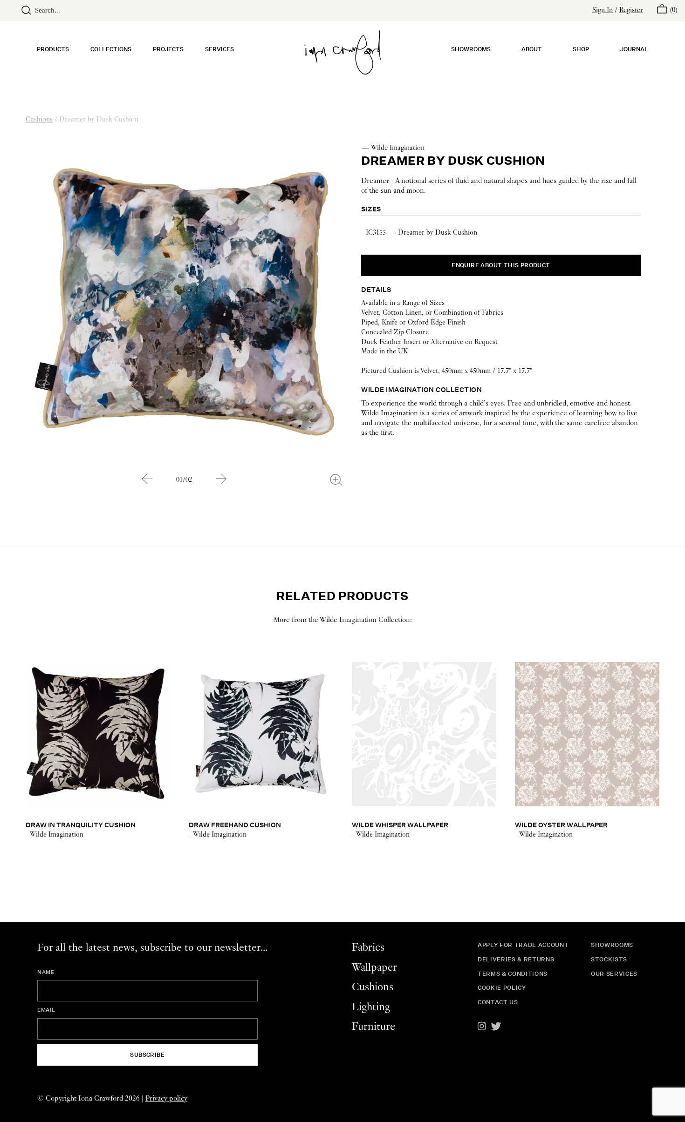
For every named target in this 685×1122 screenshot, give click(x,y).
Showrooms (471, 49)
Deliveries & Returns (516, 959)
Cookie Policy (502, 987)
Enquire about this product (501, 265)
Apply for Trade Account (523, 944)
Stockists (609, 959)
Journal (634, 49)
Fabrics (368, 947)
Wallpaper (374, 967)
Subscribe (147, 1054)
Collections (110, 49)
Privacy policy (166, 1098)
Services (219, 49)
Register (631, 10)
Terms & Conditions (513, 973)
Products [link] (53, 49)
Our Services (614, 973)
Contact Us (498, 1002)
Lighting (371, 1007)
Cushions (39, 119)
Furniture (373, 1027)
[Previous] (147, 478)
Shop (581, 49)
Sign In (602, 10)
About (531, 49)
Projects (168, 49)
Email (46, 1010)
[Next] (221, 478)
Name (46, 972)
